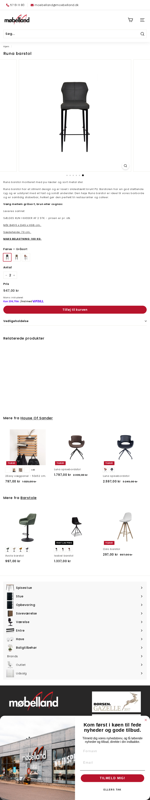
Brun (17, 257)
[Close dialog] (146, 720)
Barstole (29, 497)
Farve (15, 249)
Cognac (26, 257)
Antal (7, 267)
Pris (6, 284)
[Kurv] (130, 20)
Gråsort (7, 257)
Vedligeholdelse (16, 321)
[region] (75, 116)
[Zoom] (125, 165)
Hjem (6, 46)
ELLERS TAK (113, 789)
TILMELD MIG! (112, 778)
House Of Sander (37, 418)
